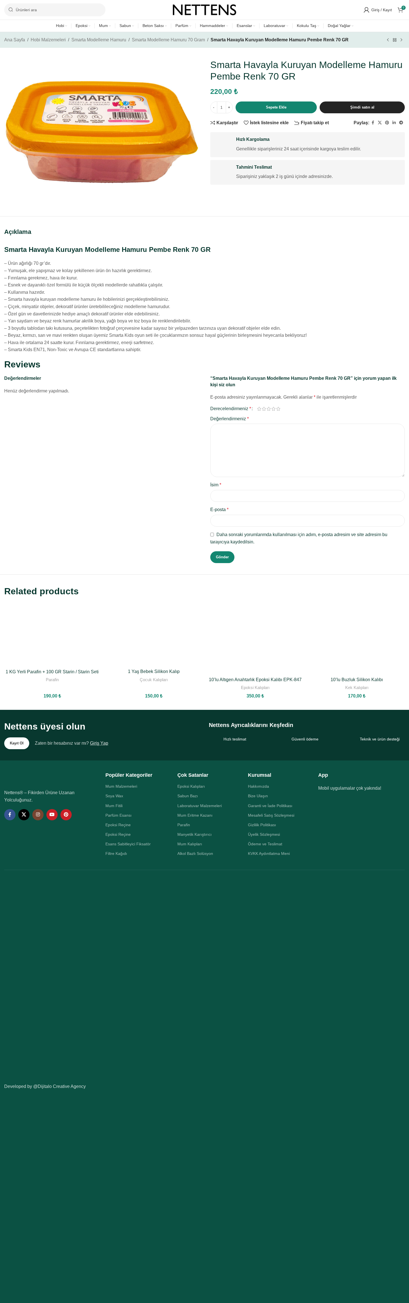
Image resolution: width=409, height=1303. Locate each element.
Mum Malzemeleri (121, 786)
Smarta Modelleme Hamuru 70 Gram (168, 39)
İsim (215, 484)
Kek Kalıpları (357, 687)
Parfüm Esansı (118, 815)
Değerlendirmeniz (229, 418)
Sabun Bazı (187, 796)
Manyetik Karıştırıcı (194, 834)
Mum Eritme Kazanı (195, 815)
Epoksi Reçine (118, 825)
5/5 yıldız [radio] (278, 409)
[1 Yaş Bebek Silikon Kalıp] (154, 634)
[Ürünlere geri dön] (394, 40)
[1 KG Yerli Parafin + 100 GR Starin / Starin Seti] (52, 634)
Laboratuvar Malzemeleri (199, 805)
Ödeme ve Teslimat (265, 844)
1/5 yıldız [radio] (259, 409)
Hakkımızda (258, 786)
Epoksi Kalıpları (255, 687)
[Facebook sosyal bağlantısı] (372, 123)
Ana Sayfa (14, 39)
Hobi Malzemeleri (48, 39)
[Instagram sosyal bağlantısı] (38, 814)
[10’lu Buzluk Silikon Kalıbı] (357, 638)
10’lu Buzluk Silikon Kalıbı (357, 679)
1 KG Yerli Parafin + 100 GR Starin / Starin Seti (52, 671)
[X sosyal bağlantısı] (379, 123)
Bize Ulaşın (258, 796)
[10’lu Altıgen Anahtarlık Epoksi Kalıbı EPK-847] (255, 638)
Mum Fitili (114, 805)
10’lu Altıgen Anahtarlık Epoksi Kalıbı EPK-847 (255, 679)
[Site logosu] (204, 9)
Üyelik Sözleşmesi (264, 834)
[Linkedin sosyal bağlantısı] (394, 123)
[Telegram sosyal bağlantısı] (401, 123)
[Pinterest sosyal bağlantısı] (387, 123)
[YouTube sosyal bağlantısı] (52, 814)
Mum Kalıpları (189, 844)
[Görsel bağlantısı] (42, 777)
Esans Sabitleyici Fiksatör (128, 844)
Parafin (52, 679)
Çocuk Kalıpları (154, 679)
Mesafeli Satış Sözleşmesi (271, 815)
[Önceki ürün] (388, 40)
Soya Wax (114, 796)
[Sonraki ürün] (401, 40)
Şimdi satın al (362, 107)
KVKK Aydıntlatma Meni (269, 853)
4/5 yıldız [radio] (273, 409)
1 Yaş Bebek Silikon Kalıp (154, 671)
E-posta (219, 509)
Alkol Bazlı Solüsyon (195, 853)
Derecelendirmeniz (230, 409)
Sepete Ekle (276, 107)
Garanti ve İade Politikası (270, 805)
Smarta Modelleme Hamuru (98, 39)
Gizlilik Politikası (262, 825)
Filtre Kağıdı (116, 853)
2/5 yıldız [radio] (264, 409)
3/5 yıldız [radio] (268, 409)
